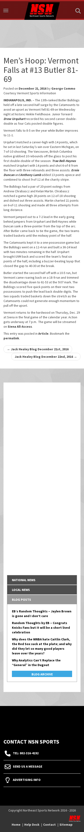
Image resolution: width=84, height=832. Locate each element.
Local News (21, 590)
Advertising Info (27, 780)
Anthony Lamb (30, 175)
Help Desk (31, 824)
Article (43, 333)
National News (23, 580)
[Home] (42, 10)
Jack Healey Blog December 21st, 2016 (38, 349)
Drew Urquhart (14, 119)
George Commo (63, 88)
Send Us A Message (27, 767)
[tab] (42, 580)
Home (16, 824)
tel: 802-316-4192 (25, 753)
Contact (49, 824)
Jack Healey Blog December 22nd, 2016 (46, 357)
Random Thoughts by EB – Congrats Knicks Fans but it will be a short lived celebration (41, 627)
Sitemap (66, 824)
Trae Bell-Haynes (64, 161)
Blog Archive (42, 674)
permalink (11, 338)
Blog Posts (21, 599)
